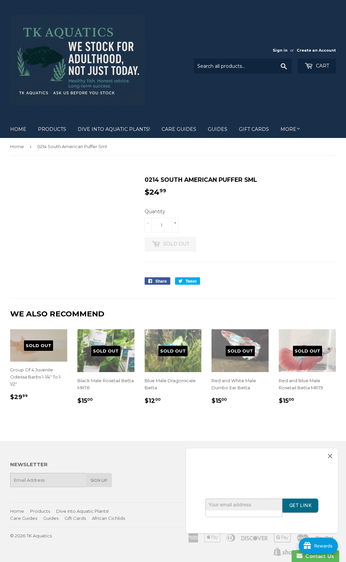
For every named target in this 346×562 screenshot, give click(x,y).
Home (18, 129)
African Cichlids (108, 518)
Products (52, 129)
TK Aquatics (39, 535)
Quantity (155, 211)
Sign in (280, 50)
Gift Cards (254, 129)
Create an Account (316, 50)
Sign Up (99, 480)
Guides (217, 129)
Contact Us (318, 556)
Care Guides (179, 129)
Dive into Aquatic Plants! (114, 129)
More (288, 129)
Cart (322, 66)
